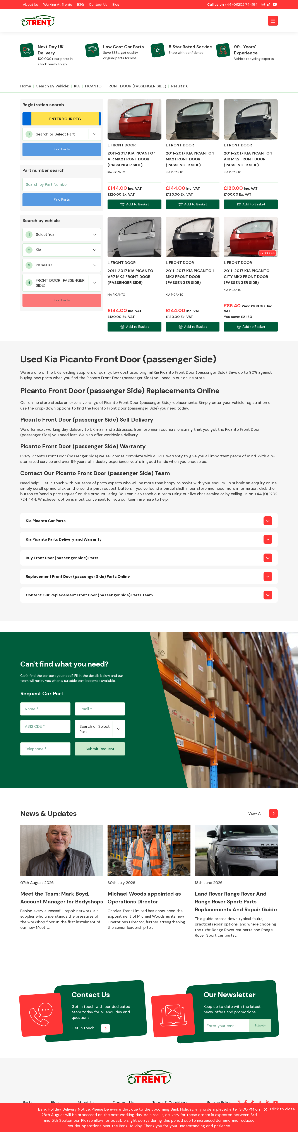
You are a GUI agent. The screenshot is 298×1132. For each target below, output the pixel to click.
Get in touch (83, 1028)
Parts (28, 1102)
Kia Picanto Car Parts (46, 520)
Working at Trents (57, 4)
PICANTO (93, 86)
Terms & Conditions (170, 1102)
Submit (260, 1025)
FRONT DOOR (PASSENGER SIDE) (136, 86)
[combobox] (62, 134)
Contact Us (98, 4)
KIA (77, 86)
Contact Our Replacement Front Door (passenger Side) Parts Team (89, 595)
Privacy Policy (219, 1102)
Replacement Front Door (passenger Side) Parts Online (78, 576)
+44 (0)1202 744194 (241, 4)
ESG (80, 4)
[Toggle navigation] (273, 21)
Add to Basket (137, 204)
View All (255, 813)
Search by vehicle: (52, 86)
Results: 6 (179, 86)
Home (25, 86)
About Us (30, 4)
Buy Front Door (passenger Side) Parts (62, 558)
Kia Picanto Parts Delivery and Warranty (64, 539)
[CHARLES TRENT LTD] (40, 21)
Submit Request (100, 749)
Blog (116, 4)
